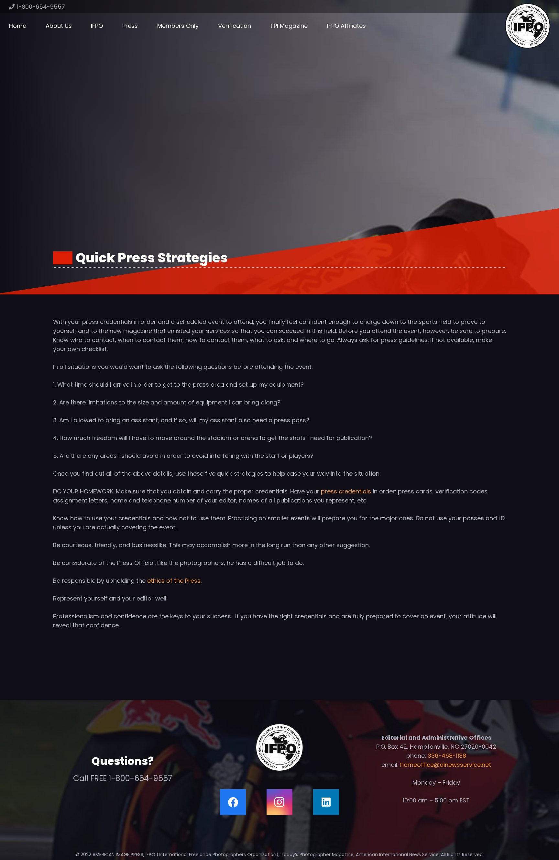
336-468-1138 (447, 756)
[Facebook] (233, 802)
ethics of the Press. (174, 581)
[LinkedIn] (326, 802)
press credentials (347, 491)
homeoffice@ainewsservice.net (445, 765)
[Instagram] (279, 802)
